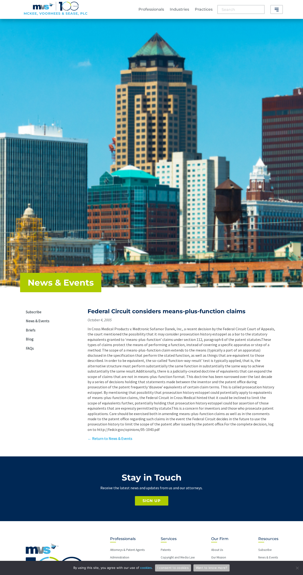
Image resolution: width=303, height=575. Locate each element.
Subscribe (33, 311)
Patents (166, 550)
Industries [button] (179, 9)
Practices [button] (204, 9)
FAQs (30, 348)
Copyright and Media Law (178, 557)
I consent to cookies (173, 568)
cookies (146, 568)
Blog (30, 339)
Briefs (31, 330)
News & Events (61, 282)
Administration (119, 557)
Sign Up (152, 500)
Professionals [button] (151, 9)
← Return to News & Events (110, 438)
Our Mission (218, 557)
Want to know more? (211, 568)
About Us (217, 550)
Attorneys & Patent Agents (127, 550)
